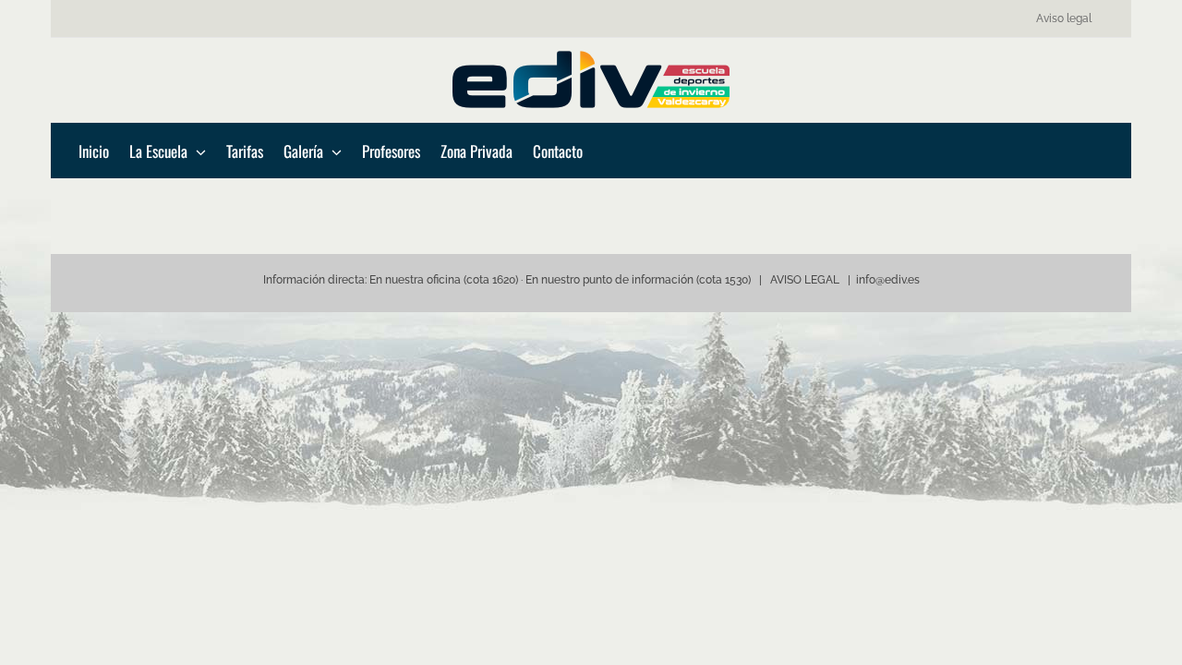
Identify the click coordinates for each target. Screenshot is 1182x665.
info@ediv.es (888, 279)
